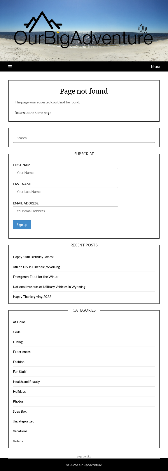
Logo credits (84, 456)
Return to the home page (33, 112)
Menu (155, 66)
